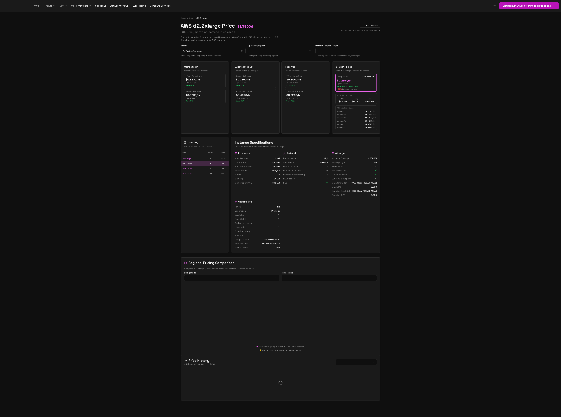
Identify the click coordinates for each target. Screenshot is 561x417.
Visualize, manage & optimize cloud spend (527, 5)
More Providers (79, 5)
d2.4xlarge (187, 168)
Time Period (287, 272)
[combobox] (213, 51)
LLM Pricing (139, 5)
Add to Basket (372, 25)
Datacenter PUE (119, 5)
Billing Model (190, 272)
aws (191, 18)
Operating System (256, 45)
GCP (61, 5)
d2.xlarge (186, 159)
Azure (49, 5)
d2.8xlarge (187, 173)
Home (183, 18)
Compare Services (160, 5)
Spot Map (100, 5)
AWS (36, 5)
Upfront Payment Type (326, 45)
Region (184, 45)
